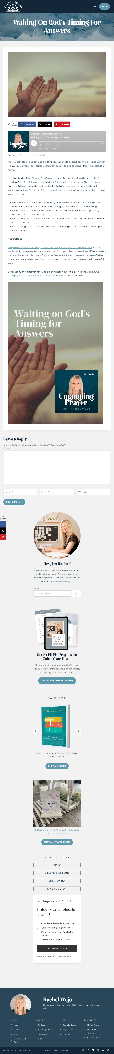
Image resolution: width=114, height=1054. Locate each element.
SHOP (104, 6)
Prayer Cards (68, 1029)
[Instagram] (93, 1050)
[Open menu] (95, 6)
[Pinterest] (98, 1050)
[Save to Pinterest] (3, 537)
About (16, 1025)
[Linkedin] (108, 1050)
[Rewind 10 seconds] (47, 144)
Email (45, 492)
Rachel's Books (69, 1025)
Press (16, 1034)
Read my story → (64, 581)
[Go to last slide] (35, 731)
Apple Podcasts (28, 155)
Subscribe (43, 149)
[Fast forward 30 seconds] (59, 144)
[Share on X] (3, 530)
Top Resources (93, 1037)
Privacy (48, 1050)
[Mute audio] (42, 144)
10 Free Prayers (93, 1025)
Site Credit (64, 1050)
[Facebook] (83, 1050)
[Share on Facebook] (3, 524)
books (67, 1034)
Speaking (42, 1034)
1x (53, 144)
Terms (56, 1050)
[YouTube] (103, 1050)
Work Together (44, 1029)
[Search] (76, 593)
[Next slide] (78, 731)
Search (37, 588)
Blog (40, 1039)
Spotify (43, 155)
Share (54, 149)
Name (8, 492)
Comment (9, 448)
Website (83, 492)
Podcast (41, 1025)
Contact (17, 1029)
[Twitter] (88, 1050)
